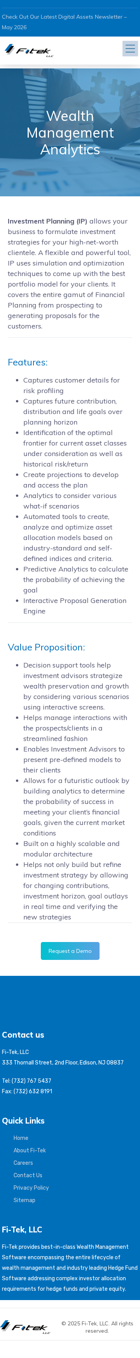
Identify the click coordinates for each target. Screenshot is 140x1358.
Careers (23, 1163)
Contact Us (28, 1175)
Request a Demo (70, 950)
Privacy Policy (31, 1188)
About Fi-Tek (30, 1150)
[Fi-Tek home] (29, 1324)
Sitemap (24, 1200)
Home (21, 1138)
